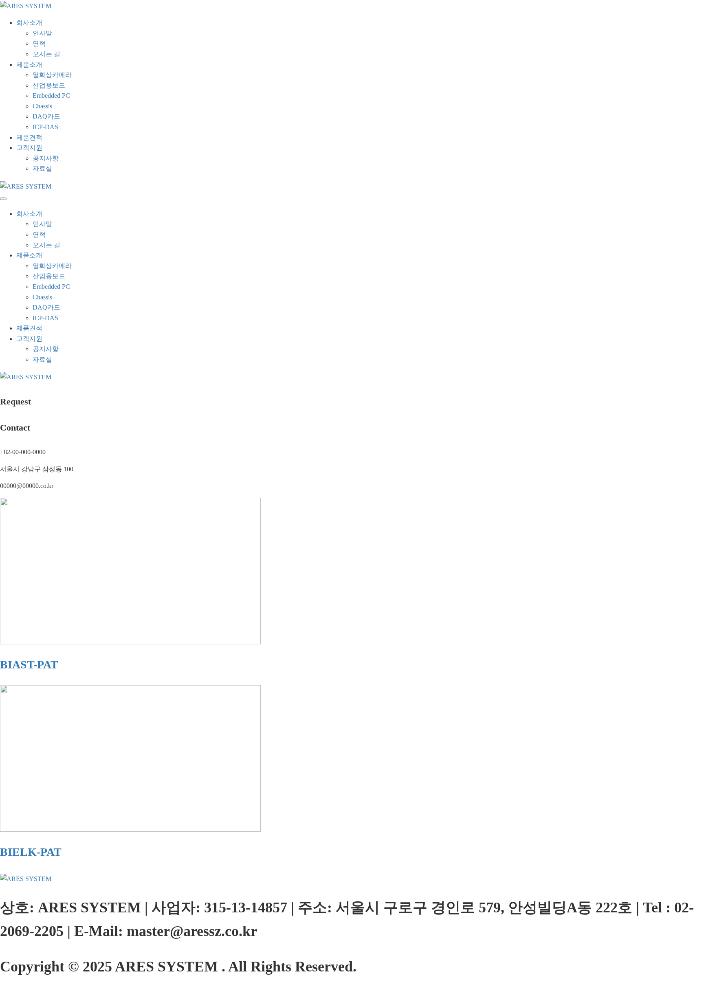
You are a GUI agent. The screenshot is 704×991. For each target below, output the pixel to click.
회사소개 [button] (29, 22)
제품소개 (29, 255)
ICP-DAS (45, 126)
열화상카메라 (52, 74)
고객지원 (29, 338)
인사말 (42, 33)
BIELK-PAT (31, 852)
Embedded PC (51, 95)
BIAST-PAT (29, 664)
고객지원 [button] (29, 147)
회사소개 (29, 213)
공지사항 (46, 158)
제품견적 (29, 137)
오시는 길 (46, 54)
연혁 (39, 43)
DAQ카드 (46, 116)
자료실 (42, 168)
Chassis (42, 106)
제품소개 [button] (29, 64)
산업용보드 (49, 85)
